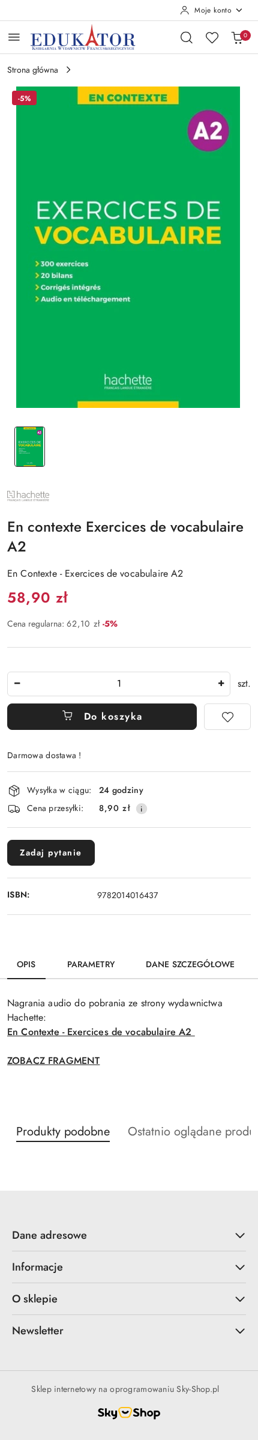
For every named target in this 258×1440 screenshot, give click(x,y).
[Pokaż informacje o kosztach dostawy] (141, 808)
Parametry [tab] (91, 964)
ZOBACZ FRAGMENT (53, 1061)
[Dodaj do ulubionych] (227, 716)
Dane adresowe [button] (49, 1235)
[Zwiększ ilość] (221, 684)
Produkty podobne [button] (63, 1131)
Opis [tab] (26, 964)
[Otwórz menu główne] (14, 37)
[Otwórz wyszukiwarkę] (186, 37)
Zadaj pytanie (51, 852)
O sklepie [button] (35, 1299)
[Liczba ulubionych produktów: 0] (211, 37)
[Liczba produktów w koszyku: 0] (237, 37)
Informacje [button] (37, 1267)
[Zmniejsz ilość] (17, 684)
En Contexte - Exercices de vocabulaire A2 (101, 1032)
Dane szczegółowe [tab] (190, 964)
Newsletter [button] (38, 1330)
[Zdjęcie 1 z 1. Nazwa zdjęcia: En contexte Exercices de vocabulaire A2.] (29, 447)
